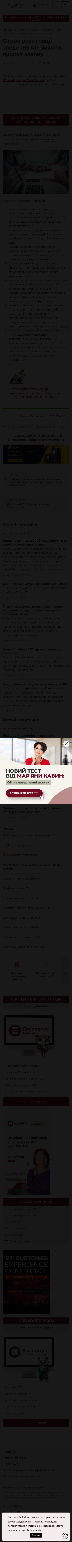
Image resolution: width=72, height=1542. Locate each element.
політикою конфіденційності (43, 1525)
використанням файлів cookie (25, 1530)
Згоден (36, 1535)
